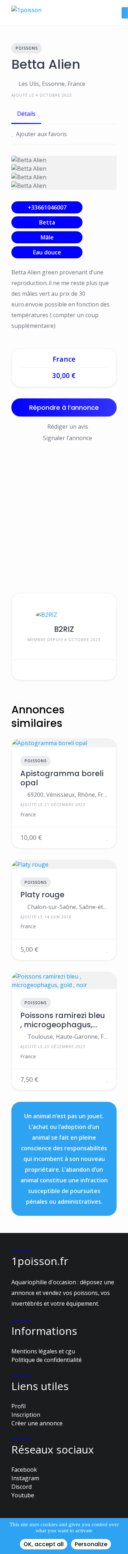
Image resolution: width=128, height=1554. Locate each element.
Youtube (22, 1495)
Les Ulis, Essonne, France (51, 84)
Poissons (27, 48)
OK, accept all (43, 1544)
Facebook (24, 1469)
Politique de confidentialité (46, 1360)
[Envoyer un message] (22, 670)
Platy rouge (42, 894)
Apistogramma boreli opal (61, 778)
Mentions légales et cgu (43, 1351)
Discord (21, 1487)
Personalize (91, 1544)
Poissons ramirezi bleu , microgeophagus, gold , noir (62, 1020)
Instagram (25, 1478)
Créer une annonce (37, 1423)
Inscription (25, 1415)
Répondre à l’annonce (64, 407)
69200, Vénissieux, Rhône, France (67, 795)
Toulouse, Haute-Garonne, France (67, 1037)
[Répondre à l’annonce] (98, 837)
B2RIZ (64, 629)
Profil (18, 1406)
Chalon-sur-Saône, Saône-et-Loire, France (67, 907)
